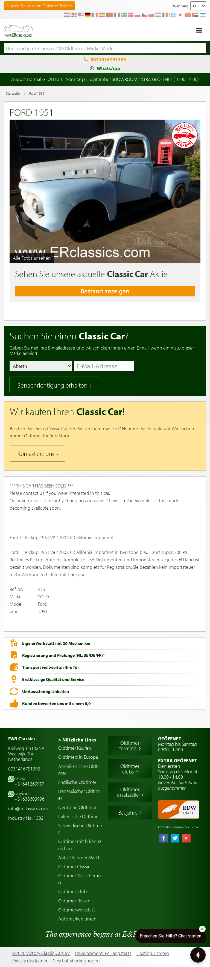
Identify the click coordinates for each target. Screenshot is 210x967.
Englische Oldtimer (77, 782)
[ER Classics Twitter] (175, 839)
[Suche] (202, 48)
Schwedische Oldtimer (80, 828)
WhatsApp (108, 68)
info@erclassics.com (28, 808)
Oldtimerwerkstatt (76, 910)
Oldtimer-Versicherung (79, 878)
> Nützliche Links (77, 740)
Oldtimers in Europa (78, 757)
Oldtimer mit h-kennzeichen (79, 844)
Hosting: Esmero (152, 953)
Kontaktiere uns (36, 453)
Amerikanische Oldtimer (78, 769)
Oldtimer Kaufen (74, 748)
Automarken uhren (77, 919)
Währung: (181, 6)
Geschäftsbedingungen (76, 960)
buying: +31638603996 (29, 796)
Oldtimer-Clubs (73, 891)
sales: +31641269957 (29, 781)
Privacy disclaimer (29, 960)
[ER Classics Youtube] (186, 839)
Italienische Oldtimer (79, 816)
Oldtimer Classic (74, 866)
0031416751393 (108, 59)
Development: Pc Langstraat (103, 953)
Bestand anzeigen (105, 291)
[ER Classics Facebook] (163, 839)
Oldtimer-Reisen (74, 900)
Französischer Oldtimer (79, 794)
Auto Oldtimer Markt (79, 857)
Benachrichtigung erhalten (52, 385)
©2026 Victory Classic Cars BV (41, 953)
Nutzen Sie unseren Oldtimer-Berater (39, 5)
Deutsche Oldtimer (77, 807)
